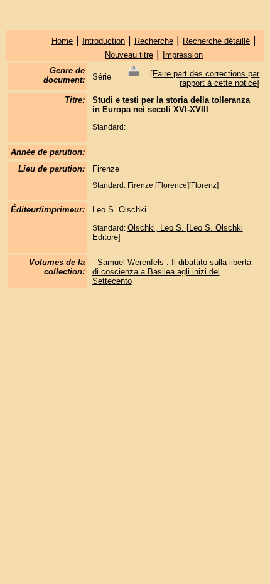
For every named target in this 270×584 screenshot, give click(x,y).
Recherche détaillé (216, 41)
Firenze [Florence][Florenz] (173, 185)
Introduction (103, 41)
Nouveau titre (129, 55)
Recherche (153, 41)
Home (62, 41)
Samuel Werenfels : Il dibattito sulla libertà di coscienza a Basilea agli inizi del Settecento (171, 272)
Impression (183, 55)
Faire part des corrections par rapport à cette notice (206, 78)
